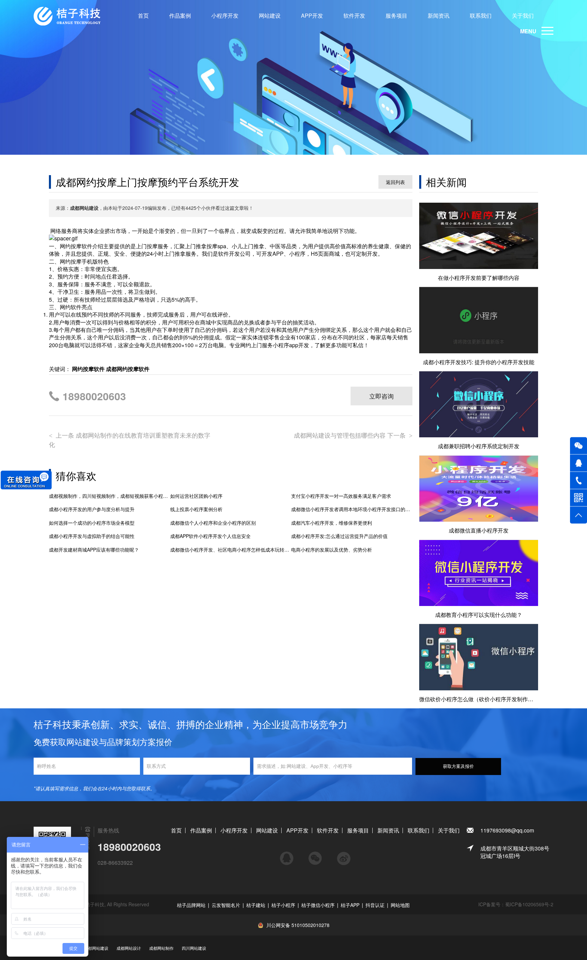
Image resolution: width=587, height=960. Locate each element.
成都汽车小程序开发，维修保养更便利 (331, 523)
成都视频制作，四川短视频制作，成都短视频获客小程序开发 (109, 496)
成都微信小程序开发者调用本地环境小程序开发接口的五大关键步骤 (351, 509)
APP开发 (312, 15)
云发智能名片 (226, 905)
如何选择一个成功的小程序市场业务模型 (92, 523)
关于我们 (523, 15)
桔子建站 (255, 905)
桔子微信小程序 (318, 905)
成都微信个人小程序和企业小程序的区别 (213, 523)
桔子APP (350, 905)
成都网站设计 (129, 948)
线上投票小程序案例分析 (196, 509)
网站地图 (400, 905)
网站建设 (270, 15)
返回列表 (395, 182)
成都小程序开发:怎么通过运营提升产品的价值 (339, 536)
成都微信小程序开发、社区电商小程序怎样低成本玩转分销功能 (230, 549)
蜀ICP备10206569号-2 (529, 904)
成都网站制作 (161, 948)
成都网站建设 (96, 948)
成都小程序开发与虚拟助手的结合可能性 (92, 536)
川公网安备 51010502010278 (298, 925)
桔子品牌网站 (191, 905)
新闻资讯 (438, 15)
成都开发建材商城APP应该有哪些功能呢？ (94, 549)
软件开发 (354, 15)
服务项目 (396, 15)
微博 (343, 855)
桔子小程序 (283, 905)
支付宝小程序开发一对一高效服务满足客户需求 (341, 496)
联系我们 (481, 15)
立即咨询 (381, 395)
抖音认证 (375, 905)
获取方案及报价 (458, 766)
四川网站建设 (194, 948)
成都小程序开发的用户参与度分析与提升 (92, 509)
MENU (528, 31)
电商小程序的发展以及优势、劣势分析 (331, 549)
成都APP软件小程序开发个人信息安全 (210, 536)
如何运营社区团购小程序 (196, 496)
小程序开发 (224, 15)
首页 (143, 15)
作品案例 (180, 15)
